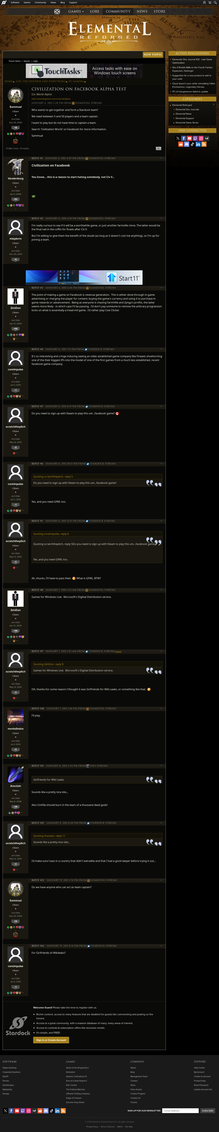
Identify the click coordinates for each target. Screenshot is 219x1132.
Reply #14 (38, 946)
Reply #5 (37, 406)
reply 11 (60, 836)
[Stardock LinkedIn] (198, 144)
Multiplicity (7, 1089)
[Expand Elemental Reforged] (170, 105)
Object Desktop (10, 1067)
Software (15, 2)
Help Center (199, 1067)
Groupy (6, 1093)
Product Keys (200, 1080)
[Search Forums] (215, 2)
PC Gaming (76, 81)
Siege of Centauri (74, 1097)
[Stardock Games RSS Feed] (204, 144)
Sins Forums (99, 766)
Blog (62, 2)
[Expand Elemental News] (174, 114)
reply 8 (59, 664)
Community (40, 2)
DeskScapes (8, 1085)
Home (9, 81)
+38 (15, 806)
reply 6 (65, 534)
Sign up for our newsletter (144, 1110)
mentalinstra (16, 729)
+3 (15, 749)
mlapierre (16, 239)
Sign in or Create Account (51, 1040)
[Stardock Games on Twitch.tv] (195, 138)
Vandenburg (15, 178)
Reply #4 (37, 349)
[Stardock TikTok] (192, 144)
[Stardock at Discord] (187, 144)
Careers (134, 1080)
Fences (6, 1080)
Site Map (129, 1126)
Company (137, 1061)
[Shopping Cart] (209, 2)
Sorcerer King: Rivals (75, 1102)
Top (161, 158)
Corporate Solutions (11, 1072)
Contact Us (135, 1097)
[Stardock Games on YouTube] (189, 138)
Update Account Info (203, 1089)
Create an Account (202, 1076)
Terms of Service (108, 1126)
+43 (15, 199)
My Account (199, 1072)
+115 (15, 328)
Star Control (71, 1085)
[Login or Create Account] (204, 2)
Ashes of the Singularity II (77, 1067)
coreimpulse (15, 369)
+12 (15, 127)
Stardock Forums (101, 349)
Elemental (70, 1072)
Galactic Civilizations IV (76, 1076)
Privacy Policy (92, 1126)
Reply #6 (37, 463)
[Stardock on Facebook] (184, 138)
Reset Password (201, 1085)
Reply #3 (37, 288)
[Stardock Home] (4, 3)
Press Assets (136, 1089)
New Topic (153, 55)
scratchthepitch (15, 427)
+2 (15, 447)
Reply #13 (38, 880)
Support (73, 2)
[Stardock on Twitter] (178, 138)
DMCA (120, 1126)
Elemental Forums (88, 103)
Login (35, 61)
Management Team (139, 1076)
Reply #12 (38, 823)
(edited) (118, 651)
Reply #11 (38, 766)
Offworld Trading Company (78, 1093)
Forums (134, 1102)
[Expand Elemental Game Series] (174, 123)
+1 (16, 390)
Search (27, 61)
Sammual (16, 107)
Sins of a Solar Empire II (76, 1080)
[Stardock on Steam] (207, 138)
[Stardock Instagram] (201, 138)
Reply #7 (37, 521)
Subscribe (208, 1110)
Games (27, 2)
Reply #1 (37, 158)
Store (159, 11)
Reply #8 (37, 590)
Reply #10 (38, 708)
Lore (94, 11)
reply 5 (69, 476)
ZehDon (16, 308)
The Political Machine (75, 1089)
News (53, 2)
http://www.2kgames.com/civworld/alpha (51, 98)
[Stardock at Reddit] (181, 144)
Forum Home (15, 61)
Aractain (15, 786)
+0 (15, 259)
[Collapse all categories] (214, 104)
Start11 (5, 1076)
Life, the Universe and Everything (40, 81)
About (133, 1067)
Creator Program (138, 1093)
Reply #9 (37, 651)
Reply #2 (37, 218)
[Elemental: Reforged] (109, 33)
